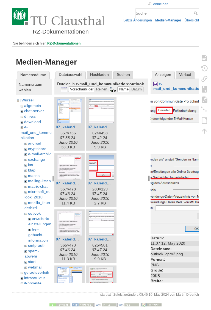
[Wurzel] (27, 100)
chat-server (34, 111)
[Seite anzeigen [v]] (204, 57)
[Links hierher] (204, 78)
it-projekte (32, 283)
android (34, 143)
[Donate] (60, 305)
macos (34, 175)
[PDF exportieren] (204, 99)
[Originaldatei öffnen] (179, 165)
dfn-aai (30, 116)
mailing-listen (39, 181)
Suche (196, 13)
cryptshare (37, 148)
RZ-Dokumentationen (63, 43)
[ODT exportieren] (204, 120)
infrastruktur (34, 278)
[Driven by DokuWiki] (151, 305)
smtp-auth (37, 245)
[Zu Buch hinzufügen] (204, 89)
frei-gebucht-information (38, 234)
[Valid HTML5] (105, 305)
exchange (36, 159)
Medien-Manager (168, 20)
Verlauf (185, 74)
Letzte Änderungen (137, 20)
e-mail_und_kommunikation (36, 132)
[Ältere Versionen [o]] (204, 68)
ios (30, 164)
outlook (34, 213)
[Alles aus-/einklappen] (204, 110)
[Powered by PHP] (83, 305)
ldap (31, 170)
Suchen (123, 74)
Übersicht (192, 20)
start (32, 261)
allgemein (32, 105)
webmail (35, 267)
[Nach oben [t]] (204, 131)
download (32, 122)
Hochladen (99, 74)
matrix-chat (38, 186)
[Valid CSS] (128, 305)
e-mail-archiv (39, 154)
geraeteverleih (36, 272)
